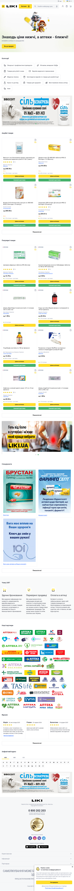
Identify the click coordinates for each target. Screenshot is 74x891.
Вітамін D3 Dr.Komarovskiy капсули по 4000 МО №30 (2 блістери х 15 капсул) (18, 203)
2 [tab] (38, 124)
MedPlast (40, 353)
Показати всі (37, 232)
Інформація (6, 859)
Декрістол (41, 163)
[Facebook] (30, 838)
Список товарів (66, 6)
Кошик (70, 6)
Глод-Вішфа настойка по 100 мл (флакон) (16, 348)
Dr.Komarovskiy (7, 208)
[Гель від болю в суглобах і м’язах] (37, 111)
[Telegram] (44, 838)
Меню (3, 6)
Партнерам (5, 864)
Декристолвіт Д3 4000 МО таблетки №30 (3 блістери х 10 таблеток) (52, 158)
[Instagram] (35, 838)
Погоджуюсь (54, 882)
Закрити (72, 866)
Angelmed (40, 393)
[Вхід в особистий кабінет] (62, 6)
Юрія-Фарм (6, 313)
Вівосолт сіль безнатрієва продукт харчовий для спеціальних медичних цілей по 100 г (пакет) (19, 158)
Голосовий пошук (56, 6)
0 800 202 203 (37, 810)
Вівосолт (5, 166)
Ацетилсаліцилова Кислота (45, 273)
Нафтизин (5, 396)
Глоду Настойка (42, 313)
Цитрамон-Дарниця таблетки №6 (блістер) (16, 265)
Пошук (35, 6)
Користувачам (7, 854)
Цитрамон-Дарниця (8, 273)
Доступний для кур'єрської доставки (35, 142)
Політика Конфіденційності (54, 888)
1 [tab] (36, 124)
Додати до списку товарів (35, 140)
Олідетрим (41, 211)
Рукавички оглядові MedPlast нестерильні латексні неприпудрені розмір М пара (51, 348)
